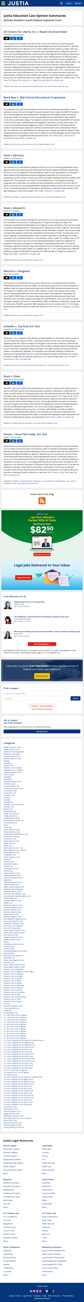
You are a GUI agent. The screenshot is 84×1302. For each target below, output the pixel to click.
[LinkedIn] (31, 1291)
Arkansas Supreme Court (12, 759)
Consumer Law (9, 795)
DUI (43, 1159)
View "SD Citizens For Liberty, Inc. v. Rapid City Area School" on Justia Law (33, 80)
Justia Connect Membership (53, 1250)
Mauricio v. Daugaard (17, 271)
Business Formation (11, 1183)
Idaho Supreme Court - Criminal (15, 850)
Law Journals (47, 1197)
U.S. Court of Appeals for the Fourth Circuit (19, 1054)
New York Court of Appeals (13, 926)
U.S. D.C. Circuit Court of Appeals (15, 1070)
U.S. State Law (49, 1213)
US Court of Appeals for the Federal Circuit (19, 1084)
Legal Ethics (8, 880)
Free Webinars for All (15, 596)
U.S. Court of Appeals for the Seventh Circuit (19, 1061)
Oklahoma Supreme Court (13, 937)
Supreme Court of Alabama (13, 969)
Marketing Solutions (51, 1247)
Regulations (8, 1223)
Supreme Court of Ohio (12, 994)
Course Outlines (48, 1193)
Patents (6, 942)
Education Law (16, 86)
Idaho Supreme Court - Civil (13, 848)
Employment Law (10, 811)
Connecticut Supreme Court (13, 788)
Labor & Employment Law (13, 878)
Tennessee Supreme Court (13, 1006)
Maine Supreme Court (11, 885)
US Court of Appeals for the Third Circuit (18, 1104)
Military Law (8, 903)
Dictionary (46, 1183)
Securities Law (9, 962)
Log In (68, 3)
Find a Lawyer (11, 688)
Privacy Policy (67, 1296)
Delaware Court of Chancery (14, 804)
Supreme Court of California (13, 974)
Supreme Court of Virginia (13, 1001)
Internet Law (8, 866)
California (46, 1227)
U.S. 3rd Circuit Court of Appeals (15, 1024)
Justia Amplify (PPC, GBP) (52, 1264)
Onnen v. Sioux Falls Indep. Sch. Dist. (26, 434)
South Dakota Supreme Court (58, 86)
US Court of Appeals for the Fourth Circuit (18, 1091)
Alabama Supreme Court (12, 747)
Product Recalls (9, 1261)
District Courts (9, 1234)
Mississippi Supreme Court (13, 907)
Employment (8, 1190)
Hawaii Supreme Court (11, 841)
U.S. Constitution (10, 1217)
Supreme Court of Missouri (13, 988)
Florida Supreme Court (12, 830)
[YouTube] (34, 1291)
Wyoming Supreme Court (12, 1125)
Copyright (7, 800)
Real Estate (7, 1200)
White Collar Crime (10, 1120)
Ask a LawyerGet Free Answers (13, 721)
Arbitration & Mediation (12, 754)
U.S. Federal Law (11, 1213)
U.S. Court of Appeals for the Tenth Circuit (18, 1065)
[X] (50, 1291)
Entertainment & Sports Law (14, 820)
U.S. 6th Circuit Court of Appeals (15, 1031)
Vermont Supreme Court (12, 1111)
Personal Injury (9, 946)
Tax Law (7, 1004)
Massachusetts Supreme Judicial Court (17, 896)
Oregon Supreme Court (12, 939)
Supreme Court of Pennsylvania (15, 997)
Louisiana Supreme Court (13, 882)
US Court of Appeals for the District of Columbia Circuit (23, 1077)
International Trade (11, 1197)
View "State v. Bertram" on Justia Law (49, 191)
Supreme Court (9, 1227)
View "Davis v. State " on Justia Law (60, 417)
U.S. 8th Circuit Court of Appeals (15, 1036)
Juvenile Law (8, 871)
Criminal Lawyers (10, 1156)
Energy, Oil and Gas (10, 816)
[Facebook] (37, 1291)
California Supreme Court (12, 772)
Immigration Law (10, 855)
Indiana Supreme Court (12, 857)
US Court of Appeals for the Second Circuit (19, 1095)
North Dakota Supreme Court (14, 933)
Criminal (45, 1152)
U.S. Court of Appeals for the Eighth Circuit (18, 1043)
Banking (6, 761)
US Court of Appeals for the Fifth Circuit (18, 1086)
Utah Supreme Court (11, 1109)
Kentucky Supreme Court (12, 875)
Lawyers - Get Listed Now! (42, 706)
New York (46, 1234)
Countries (7, 1271)
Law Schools (48, 1179)
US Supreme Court (10, 1107)
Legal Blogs (8, 1254)
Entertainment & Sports (12, 818)
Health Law (8, 846)
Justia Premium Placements (53, 1257)
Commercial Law (10, 784)
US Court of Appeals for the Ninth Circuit (18, 1093)
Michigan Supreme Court (12, 901)
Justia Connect (15, 1296)
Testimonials (47, 1271)
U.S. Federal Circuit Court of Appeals (16, 1072)
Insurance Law (9, 862)
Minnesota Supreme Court (13, 905)
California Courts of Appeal (13, 770)
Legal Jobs (7, 1250)
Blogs (44, 1200)
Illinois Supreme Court (11, 852)
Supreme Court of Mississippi (14, 985)
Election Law (8, 809)
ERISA (6, 825)
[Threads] (43, 1291)
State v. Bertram (14, 155)
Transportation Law (11, 1013)
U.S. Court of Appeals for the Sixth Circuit (18, 1063)
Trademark (7, 1010)
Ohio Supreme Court (11, 935)
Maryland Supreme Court (12, 891)
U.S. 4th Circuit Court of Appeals (15, 1027)
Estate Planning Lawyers (13, 1163)
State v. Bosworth (14, 208)
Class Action (8, 779)
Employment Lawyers (12, 1159)
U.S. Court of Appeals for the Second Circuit (19, 1059)
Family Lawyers (9, 1166)
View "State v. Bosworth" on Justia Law (24, 254)
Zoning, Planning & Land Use (14, 1127)
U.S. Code (7, 1220)
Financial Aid (47, 1190)
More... (6, 1173)
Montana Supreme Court (12, 912)
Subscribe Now (42, 676)
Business (7, 1179)
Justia (45, 1286)
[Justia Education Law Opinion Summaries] (18, 3)
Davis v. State (12, 376)
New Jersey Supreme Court (13, 921)
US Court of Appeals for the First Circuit (18, 1088)
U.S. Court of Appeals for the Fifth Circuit (18, 1049)
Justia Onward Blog (50, 1268)
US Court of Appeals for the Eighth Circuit (18, 1079)
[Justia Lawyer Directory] (53, 1291)
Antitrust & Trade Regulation (14, 752)
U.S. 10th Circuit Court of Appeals (15, 1015)
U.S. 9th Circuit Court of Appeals (15, 1038)
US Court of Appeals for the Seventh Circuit (19, 1098)
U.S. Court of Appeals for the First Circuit (18, 1052)
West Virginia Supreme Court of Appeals (18, 1118)
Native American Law (11, 914)
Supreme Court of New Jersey (14, 992)
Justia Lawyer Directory (51, 1254)
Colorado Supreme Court (12, 781)
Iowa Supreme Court (11, 868)
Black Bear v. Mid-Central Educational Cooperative (34, 97)
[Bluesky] (47, 1291)
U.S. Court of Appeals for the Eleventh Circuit (19, 1045)
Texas (44, 1237)
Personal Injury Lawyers (13, 1170)
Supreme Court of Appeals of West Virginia (19, 972)
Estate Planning (48, 1163)
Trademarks (8, 1268)
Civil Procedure (16, 144)
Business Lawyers (10, 1152)
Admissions (46, 1186)
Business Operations (11, 1186)
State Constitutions (50, 1217)
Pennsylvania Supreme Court (14, 944)
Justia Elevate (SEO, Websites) (54, 1261)
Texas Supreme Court (11, 1008)
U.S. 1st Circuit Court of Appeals (15, 1020)
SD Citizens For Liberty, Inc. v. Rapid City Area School (35, 31)
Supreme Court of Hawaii (12, 978)
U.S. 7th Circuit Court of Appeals (15, 1033)
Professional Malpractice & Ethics (15, 951)
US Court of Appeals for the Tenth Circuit (18, 1102)
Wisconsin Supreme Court (13, 1123)
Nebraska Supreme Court (13, 917)
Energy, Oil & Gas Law (11, 814)
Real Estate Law (9, 958)
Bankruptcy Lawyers (11, 1149)
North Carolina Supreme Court (14, 930)
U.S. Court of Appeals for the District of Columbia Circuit (23, 1040)
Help (44, 1296)
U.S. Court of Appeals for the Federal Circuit (19, 1047)
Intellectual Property (11, 864)
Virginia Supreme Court (12, 1114)
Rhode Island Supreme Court (14, 960)
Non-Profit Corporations (12, 928)
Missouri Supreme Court (12, 910)
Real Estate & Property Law (13, 956)
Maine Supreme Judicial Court (14, 887)
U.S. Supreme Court (10, 1075)
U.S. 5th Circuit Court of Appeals (15, 1029)
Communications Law (11, 786)
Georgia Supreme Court (12, 832)
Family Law (8, 827)
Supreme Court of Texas (12, 999)
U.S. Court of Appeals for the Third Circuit (18, 1068)
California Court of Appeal (13, 768)
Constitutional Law (26, 197)
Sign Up (78, 3)
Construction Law (10, 793)
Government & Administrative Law (34, 86)
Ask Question (42, 731)
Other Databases (11, 1247)
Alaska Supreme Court (11, 749)
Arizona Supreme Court (12, 756)
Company (37, 1296)
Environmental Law (10, 823)
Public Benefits (9, 953)
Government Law (10, 839)
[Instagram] (40, 1291)
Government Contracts (12, 836)
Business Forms (9, 1257)
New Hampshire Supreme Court (15, 919)
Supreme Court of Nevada (13, 990)
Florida (45, 1230)
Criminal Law (8, 802)
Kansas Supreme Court (12, 873)
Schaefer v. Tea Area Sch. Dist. (22, 326)
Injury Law (7, 859)
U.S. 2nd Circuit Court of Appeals (15, 1022)
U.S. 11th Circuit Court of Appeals (15, 1017)
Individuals (47, 1145)
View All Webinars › (42, 644)
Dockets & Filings (10, 1237)
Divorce (45, 1156)
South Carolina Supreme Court (14, 965)
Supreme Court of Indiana (13, 983)
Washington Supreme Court (13, 1116)
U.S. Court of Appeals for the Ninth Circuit (18, 1056)
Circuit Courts (9, 1230)
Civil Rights (15, 197)
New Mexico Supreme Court (14, 923)
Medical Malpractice (11, 898)
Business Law (8, 765)
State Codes (47, 1220)
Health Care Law (9, 843)
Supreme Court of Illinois (12, 981)
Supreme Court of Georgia (13, 976)
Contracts (7, 797)
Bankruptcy (8, 763)
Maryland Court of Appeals (13, 889)
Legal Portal (27, 1296)
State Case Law (48, 1223)
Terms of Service (54, 1296)
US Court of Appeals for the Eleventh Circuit (19, 1081)
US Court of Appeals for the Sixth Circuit (18, 1100)
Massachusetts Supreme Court (14, 894)
